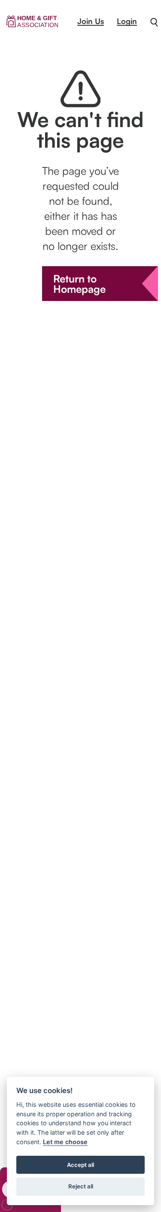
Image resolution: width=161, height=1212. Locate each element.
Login (127, 21)
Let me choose (65, 1141)
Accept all (80, 1164)
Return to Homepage (79, 283)
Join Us (90, 21)
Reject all (80, 1186)
